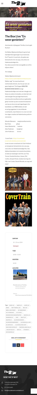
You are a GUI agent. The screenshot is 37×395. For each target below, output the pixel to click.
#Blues (25, 307)
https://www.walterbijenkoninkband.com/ (18, 78)
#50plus (26, 305)
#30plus (11, 305)
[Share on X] (18, 345)
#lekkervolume (26, 322)
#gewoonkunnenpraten (13, 315)
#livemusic (9, 324)
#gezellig (27, 315)
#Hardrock (9, 317)
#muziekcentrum (11, 327)
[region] (18, 12)
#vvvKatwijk (10, 332)
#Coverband (10, 312)
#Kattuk (23, 317)
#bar (7, 307)
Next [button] (34, 11)
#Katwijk (9, 319)
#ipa (17, 317)
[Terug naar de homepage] (18, 3)
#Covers (19, 312)
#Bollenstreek (11, 310)
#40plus (19, 305)
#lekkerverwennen (12, 322)
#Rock (19, 329)
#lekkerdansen (19, 319)
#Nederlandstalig (25, 327)
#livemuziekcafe (21, 324)
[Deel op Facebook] (14, 345)
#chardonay (22, 310)
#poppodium (11, 329)
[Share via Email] (22, 345)
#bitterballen (16, 307)
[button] (2, 3)
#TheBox (26, 329)
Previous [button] (2, 11)
